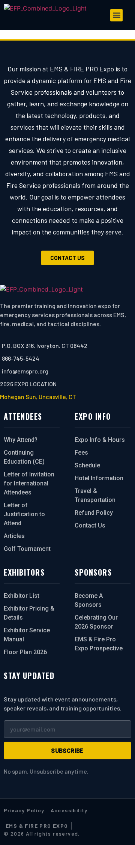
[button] (116, 15)
